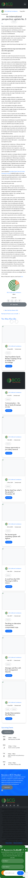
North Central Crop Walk (14, 747)
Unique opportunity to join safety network (12, 448)
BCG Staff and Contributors (11, 11)
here (22, 276)
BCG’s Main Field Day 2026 (14, 764)
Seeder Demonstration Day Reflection (12, 714)
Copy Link (15, 304)
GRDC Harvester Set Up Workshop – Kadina (16, 756)
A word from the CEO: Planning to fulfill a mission (12, 581)
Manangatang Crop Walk (14, 739)
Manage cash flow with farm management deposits (13, 670)
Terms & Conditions (18, 842)
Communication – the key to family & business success (13, 405)
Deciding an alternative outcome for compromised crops (13, 625)
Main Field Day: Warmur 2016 (11, 310)
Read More (8, 366)
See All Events (7, 732)
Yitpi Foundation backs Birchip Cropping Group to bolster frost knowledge (13, 359)
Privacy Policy (9, 842)
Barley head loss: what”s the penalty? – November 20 (13, 492)
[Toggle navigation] (25, 4)
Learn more (7, 787)
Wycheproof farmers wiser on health (9, 313)
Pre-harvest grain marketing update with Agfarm (12, 536)
